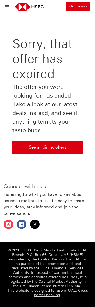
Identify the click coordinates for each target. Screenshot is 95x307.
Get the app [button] (78, 6)
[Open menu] (8, 7)
